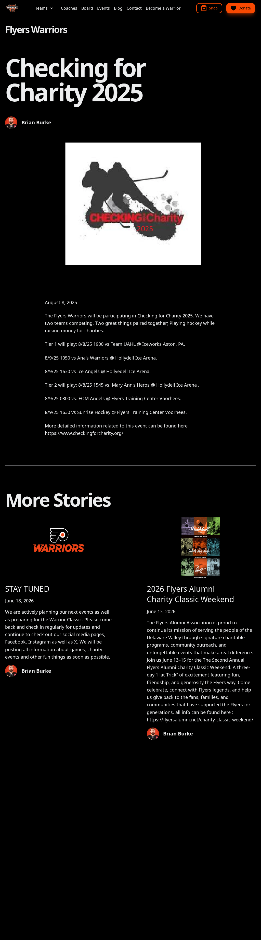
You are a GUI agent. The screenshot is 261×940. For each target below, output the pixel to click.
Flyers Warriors (36, 29)
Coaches (69, 8)
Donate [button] (245, 8)
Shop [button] (213, 8)
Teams (41, 8)
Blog (118, 8)
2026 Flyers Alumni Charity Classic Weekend (190, 594)
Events (103, 8)
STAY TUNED (27, 589)
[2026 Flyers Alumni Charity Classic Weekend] (201, 547)
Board (87, 8)
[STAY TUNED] (59, 547)
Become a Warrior (163, 8)
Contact (134, 8)
